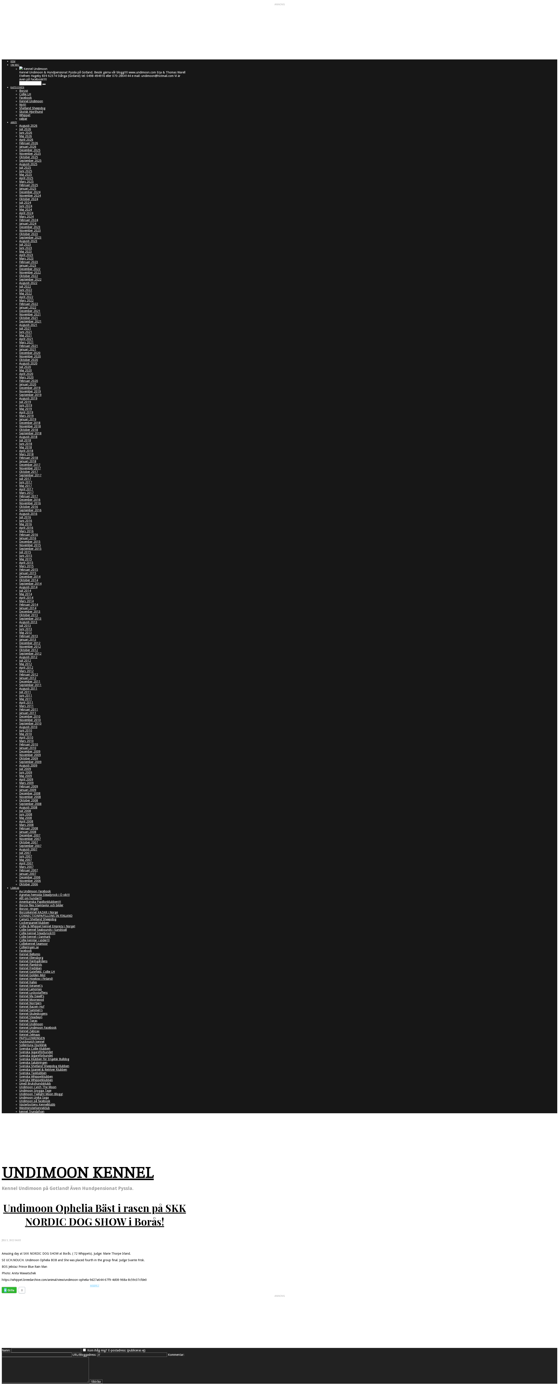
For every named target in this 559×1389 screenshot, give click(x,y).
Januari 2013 (27, 639)
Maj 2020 (25, 370)
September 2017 (30, 475)
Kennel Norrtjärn (30, 1003)
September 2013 (30, 618)
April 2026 (26, 139)
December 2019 (29, 388)
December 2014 (29, 576)
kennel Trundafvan (31, 1111)
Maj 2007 (25, 860)
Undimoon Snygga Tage (35, 1090)
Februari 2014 (28, 604)
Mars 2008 (26, 825)
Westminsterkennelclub (34, 1108)
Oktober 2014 (28, 580)
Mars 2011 (26, 706)
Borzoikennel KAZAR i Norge (38, 912)
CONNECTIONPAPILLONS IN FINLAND (45, 915)
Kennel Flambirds (30, 964)
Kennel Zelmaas (29, 1034)
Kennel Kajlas (28, 982)
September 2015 (30, 548)
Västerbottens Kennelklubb (37, 1104)
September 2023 (30, 237)
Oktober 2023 (28, 234)
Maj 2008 (25, 818)
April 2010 (26, 737)
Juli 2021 (25, 328)
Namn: (6, 1350)
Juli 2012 (25, 660)
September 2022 (30, 279)
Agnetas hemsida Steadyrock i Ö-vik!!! (44, 895)
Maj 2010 (25, 734)
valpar (23, 118)
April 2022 (26, 297)
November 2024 (30, 195)
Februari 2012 (28, 674)
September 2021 (30, 321)
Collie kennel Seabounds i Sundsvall (43, 929)
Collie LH (25, 94)
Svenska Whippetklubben (36, 1076)
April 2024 (26, 213)
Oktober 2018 (28, 430)
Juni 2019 (25, 405)
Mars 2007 (26, 867)
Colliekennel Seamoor (33, 943)
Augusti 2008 (28, 807)
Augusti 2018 (28, 437)
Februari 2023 (28, 262)
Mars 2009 (26, 783)
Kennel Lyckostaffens (33, 992)
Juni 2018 (25, 444)
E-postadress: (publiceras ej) (126, 1350)
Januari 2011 (27, 713)
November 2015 (30, 545)
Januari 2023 (27, 265)
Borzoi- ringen (28, 908)
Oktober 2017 (28, 471)
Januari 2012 (27, 678)
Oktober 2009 (28, 758)
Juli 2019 (25, 402)
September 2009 (30, 762)
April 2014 (26, 597)
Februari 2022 (28, 304)
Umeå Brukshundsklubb (35, 1083)
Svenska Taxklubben (33, 1073)
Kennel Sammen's (31, 1010)
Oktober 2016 (28, 506)
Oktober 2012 (28, 650)
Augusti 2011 (28, 688)
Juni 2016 (25, 520)
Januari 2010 (27, 748)
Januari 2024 (27, 223)
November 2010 (30, 720)
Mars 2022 (26, 300)
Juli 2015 (25, 552)
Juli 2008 (25, 811)
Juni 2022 (25, 290)
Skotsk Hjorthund (31, 111)
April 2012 (26, 667)
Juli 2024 (25, 202)
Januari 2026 (27, 146)
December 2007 (29, 835)
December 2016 (29, 499)
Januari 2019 (27, 419)
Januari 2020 (27, 384)
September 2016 (30, 510)
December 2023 (29, 227)
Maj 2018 (25, 447)
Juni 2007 (25, 856)
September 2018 (30, 433)
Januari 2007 (27, 874)
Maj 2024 (25, 209)
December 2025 (29, 150)
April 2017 (26, 489)
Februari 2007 (28, 870)
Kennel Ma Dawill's (31, 996)
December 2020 (29, 353)
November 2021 (30, 314)
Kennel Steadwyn (30, 1017)
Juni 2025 (25, 171)
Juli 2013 (25, 625)
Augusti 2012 (28, 657)
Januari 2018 (27, 461)
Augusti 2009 (28, 765)
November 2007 (30, 839)
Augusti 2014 (28, 587)
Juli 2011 (25, 692)
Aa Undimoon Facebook (35, 891)
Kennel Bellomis (29, 954)
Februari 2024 (28, 220)
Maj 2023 (25, 251)
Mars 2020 (26, 377)
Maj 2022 (25, 293)
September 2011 (30, 685)
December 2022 (29, 269)
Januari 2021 (27, 349)
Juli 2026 (25, 129)
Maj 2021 (25, 335)
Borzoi (23, 90)
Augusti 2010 (28, 727)
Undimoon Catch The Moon (37, 1087)
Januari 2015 (27, 573)
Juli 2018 (25, 440)
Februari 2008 (28, 828)
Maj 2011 (25, 699)
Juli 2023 (25, 244)
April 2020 (26, 374)
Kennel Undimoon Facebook (38, 1027)
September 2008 (30, 804)
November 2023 (30, 230)
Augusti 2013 (28, 622)
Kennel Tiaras (28, 1020)
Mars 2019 (26, 416)
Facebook (25, 97)
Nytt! (22, 104)
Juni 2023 (25, 248)
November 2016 (30, 503)
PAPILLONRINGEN (32, 1038)
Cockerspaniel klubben (34, 922)
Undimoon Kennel (78, 1172)
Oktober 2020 (28, 360)
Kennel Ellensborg (31, 957)
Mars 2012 (26, 671)
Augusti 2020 (28, 363)
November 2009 (30, 755)
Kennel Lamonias (30, 989)
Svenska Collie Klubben (34, 1048)
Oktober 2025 (28, 157)
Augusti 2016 (28, 513)
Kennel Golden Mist (32, 975)
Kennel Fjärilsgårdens (33, 961)
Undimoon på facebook (34, 1101)
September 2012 (30, 653)
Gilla (11, 1290)
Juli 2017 (25, 478)
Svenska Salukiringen (33, 1062)
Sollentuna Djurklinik (33, 1045)
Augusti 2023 (28, 241)
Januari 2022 (27, 307)
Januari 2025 (27, 188)
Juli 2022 (25, 286)
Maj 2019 (25, 409)
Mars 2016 (26, 531)
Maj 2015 (25, 559)
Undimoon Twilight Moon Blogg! (41, 1094)
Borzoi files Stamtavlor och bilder (41, 905)
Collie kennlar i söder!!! (34, 940)
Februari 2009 (28, 786)
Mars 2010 (26, 741)
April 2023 (26, 255)
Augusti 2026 (28, 125)
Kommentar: (176, 1354)
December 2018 (29, 423)
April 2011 (26, 702)
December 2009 (29, 751)
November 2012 (30, 646)
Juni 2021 (25, 332)
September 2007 (30, 846)
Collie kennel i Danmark (34, 936)
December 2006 (29, 877)
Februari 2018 (28, 458)
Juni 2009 (25, 772)
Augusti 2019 (28, 398)
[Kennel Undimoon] (21, 69)
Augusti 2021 (28, 325)
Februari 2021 (28, 346)
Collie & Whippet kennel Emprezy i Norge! (47, 926)
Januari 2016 (27, 538)
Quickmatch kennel (31, 1041)
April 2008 (26, 821)
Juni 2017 (25, 482)
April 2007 (26, 863)
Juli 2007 (25, 853)
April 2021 (26, 339)
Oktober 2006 (28, 884)
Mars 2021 (26, 342)
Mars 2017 (26, 492)
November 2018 (30, 426)
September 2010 (30, 723)
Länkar (14, 888)
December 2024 (29, 192)
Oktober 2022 (28, 276)
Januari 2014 (27, 608)
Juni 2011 (25, 695)
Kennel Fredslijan (30, 968)
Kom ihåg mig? (97, 1350)
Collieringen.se (29, 947)
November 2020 (30, 356)
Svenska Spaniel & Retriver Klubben (43, 1069)
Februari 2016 (28, 534)
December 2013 (29, 611)
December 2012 (29, 643)
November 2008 (30, 797)
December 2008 (29, 793)
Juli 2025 (25, 167)
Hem (12, 61)
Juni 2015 (25, 555)
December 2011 (29, 681)
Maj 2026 (25, 136)
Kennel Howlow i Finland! (36, 978)
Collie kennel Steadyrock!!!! (37, 933)
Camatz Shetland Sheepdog (37, 919)
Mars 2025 (26, 181)
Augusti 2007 (28, 849)
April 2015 (26, 562)
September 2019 (30, 395)
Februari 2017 (28, 496)
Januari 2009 (27, 790)
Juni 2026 (25, 132)
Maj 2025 (25, 174)
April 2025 (26, 178)
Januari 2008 (27, 832)
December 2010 (29, 716)
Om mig (14, 65)
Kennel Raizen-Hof (31, 1006)
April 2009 (26, 779)
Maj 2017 (25, 485)
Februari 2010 (28, 744)
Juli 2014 (25, 590)
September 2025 (30, 160)
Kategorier (17, 87)
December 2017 (29, 464)
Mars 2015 (26, 566)
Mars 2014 (26, 601)
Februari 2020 (28, 381)
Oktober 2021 (28, 318)
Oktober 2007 (28, 842)
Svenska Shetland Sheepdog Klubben (44, 1066)
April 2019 (26, 412)
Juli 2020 (25, 367)
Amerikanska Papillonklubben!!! (40, 901)
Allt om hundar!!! (30, 898)
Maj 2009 (25, 776)
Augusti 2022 (28, 283)
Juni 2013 (25, 629)
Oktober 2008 (28, 800)
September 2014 (30, 583)
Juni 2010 (25, 730)
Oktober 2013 (28, 615)
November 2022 (30, 272)
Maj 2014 (25, 594)
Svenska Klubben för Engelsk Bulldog (44, 1059)
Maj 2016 (25, 524)
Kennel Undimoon (31, 101)
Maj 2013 (25, 632)
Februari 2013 (28, 636)
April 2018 (26, 451)
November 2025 (30, 153)
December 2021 (29, 311)
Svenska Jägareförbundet (36, 1052)
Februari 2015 (28, 569)
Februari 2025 (28, 185)
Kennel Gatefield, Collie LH (37, 971)
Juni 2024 (25, 206)
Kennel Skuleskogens (33, 1013)
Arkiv (13, 122)
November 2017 (30, 468)
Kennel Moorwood (31, 999)
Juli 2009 (25, 769)
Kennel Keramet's (31, 985)
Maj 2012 (25, 664)
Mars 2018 (26, 454)
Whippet (24, 115)
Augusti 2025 (28, 164)
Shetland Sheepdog (32, 108)
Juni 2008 (25, 814)
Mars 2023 (26, 258)
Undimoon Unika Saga (34, 1097)
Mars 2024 (26, 216)
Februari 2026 (28, 143)
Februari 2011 (28, 709)
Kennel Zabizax (29, 1031)
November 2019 (30, 391)
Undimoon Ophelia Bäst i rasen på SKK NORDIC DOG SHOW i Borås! (94, 1214)
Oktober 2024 (28, 199)
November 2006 (30, 881)
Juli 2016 (25, 517)
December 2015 (29, 541)
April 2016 (26, 527)
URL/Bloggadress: (84, 1354)
